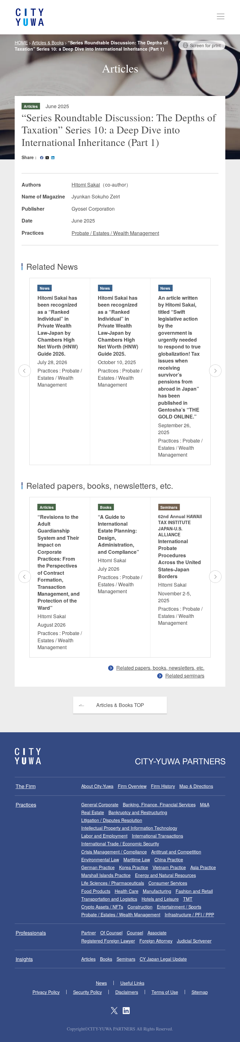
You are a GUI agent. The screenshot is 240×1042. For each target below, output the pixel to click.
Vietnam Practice (169, 867)
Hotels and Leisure (160, 899)
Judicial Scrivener (194, 941)
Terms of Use (165, 992)
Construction (140, 907)
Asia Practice (203, 867)
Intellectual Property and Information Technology (129, 828)
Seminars (126, 959)
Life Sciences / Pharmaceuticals (112, 883)
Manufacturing (157, 891)
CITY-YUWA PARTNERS (28, 756)
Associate (157, 932)
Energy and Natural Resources (165, 875)
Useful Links (132, 983)
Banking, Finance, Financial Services (159, 804)
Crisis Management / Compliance (114, 852)
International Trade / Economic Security (120, 843)
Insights (24, 959)
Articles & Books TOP (120, 705)
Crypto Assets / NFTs (102, 907)
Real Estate (92, 812)
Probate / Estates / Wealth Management (115, 233)
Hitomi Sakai (86, 184)
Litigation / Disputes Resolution (111, 820)
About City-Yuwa (97, 786)
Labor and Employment (104, 836)
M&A (204, 804)
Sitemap (200, 992)
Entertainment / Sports (179, 907)
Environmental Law (100, 859)
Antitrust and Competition (176, 852)
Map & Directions (196, 786)
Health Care (126, 891)
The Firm (26, 786)
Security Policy (87, 992)
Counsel (135, 932)
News (101, 983)
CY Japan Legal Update (163, 959)
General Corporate (99, 804)
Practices (26, 804)
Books (106, 959)
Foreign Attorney (155, 941)
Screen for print (205, 45)
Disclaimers (126, 992)
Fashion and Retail (194, 891)
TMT (187, 899)
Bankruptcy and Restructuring (137, 812)
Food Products (95, 891)
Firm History (163, 786)
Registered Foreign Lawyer (108, 941)
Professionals (31, 932)
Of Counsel (111, 932)
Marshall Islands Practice (106, 875)
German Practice (98, 867)
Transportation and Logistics (109, 899)
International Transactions (157, 836)
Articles (88, 959)
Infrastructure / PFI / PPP (189, 914)
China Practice (168, 859)
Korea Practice (133, 867)
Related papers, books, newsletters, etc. (160, 667)
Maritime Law (136, 859)
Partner (88, 932)
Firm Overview (132, 786)
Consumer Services (167, 883)
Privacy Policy (46, 992)
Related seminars (184, 675)
